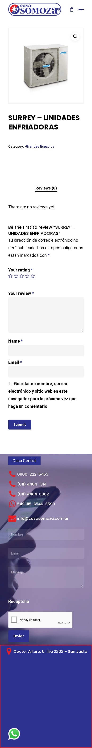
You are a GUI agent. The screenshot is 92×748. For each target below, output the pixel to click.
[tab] (46, 188)
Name (15, 341)
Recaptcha (18, 601)
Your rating (20, 269)
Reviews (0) (46, 188)
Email (15, 362)
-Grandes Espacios (39, 146)
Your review (21, 293)
